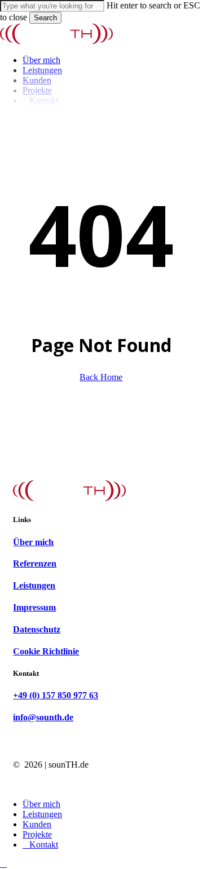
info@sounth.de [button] (43, 717)
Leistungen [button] (34, 585)
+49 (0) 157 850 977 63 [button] (55, 695)
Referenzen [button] (34, 563)
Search (45, 18)
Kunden (37, 824)
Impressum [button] (34, 607)
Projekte (37, 834)
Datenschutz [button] (36, 629)
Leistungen (42, 814)
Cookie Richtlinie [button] (46, 651)
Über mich (41, 804)
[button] (3, 863)
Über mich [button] (33, 542)
